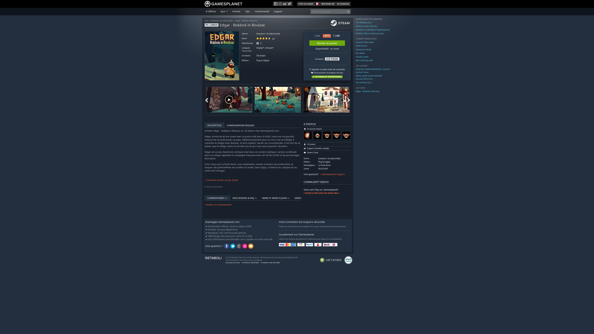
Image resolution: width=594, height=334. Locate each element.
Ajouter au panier (327, 43)
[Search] (348, 11)
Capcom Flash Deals (365, 42)
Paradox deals (362, 56)
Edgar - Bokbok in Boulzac (246, 20)
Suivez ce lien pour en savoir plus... (322, 193)
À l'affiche (211, 11)
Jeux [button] (223, 11)
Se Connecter (343, 4)
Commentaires (217, 198)
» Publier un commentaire (218, 204)
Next (348, 99)
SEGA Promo (361, 45)
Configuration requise (240, 125)
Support (278, 11)
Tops (247, 11)
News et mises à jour (275, 198)
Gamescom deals (363, 49)
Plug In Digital (262, 60)
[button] (317, 3)
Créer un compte (305, 4)
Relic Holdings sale (364, 60)
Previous (206, 99)
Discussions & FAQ (245, 198)
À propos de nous (233, 262)
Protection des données (270, 262)
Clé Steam (260, 55)
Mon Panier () (328, 4)
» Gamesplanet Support (332, 174)
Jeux (206, 20)
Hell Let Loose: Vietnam (366, 26)
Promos (236, 11)
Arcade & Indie (226, 20)
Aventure (214, 20)
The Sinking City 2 (364, 22)
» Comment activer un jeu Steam (221, 180)
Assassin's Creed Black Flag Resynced (373, 29)
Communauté (262, 11)
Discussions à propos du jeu (328, 72)
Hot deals (360, 53)
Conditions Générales (250, 262)
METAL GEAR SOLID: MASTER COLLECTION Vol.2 (369, 77)
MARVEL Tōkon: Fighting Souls (370, 33)
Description (214, 125)
